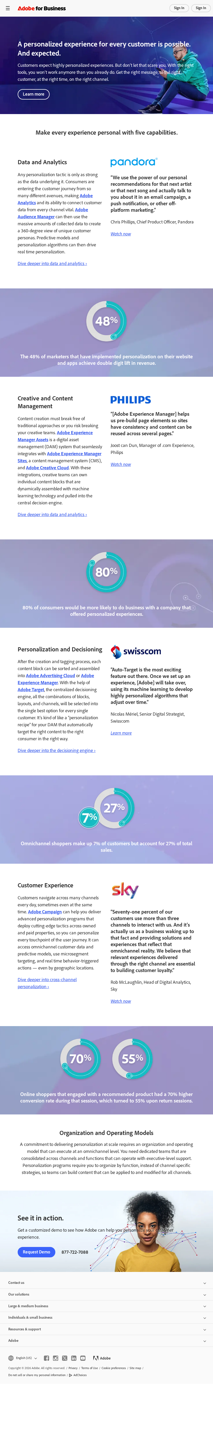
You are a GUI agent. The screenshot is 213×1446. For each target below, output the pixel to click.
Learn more (33, 94)
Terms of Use (89, 1368)
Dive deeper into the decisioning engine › (57, 750)
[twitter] (64, 1358)
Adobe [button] (13, 1340)
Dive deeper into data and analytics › (52, 263)
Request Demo (36, 1251)
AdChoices (80, 1375)
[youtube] (82, 1358)
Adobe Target (31, 689)
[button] (22, 1358)
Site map (135, 1368)
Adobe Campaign (45, 912)
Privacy (73, 1368)
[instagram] (55, 1358)
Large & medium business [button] (28, 1306)
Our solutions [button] (18, 1294)
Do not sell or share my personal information (36, 1375)
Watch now (121, 233)
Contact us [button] (16, 1282)
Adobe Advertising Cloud (50, 675)
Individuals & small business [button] (30, 1317)
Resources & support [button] (24, 1329)
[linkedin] (73, 1358)
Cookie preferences (114, 1368)
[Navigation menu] (8, 8)
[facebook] (46, 1358)
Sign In (179, 8)
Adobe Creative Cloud (47, 468)
